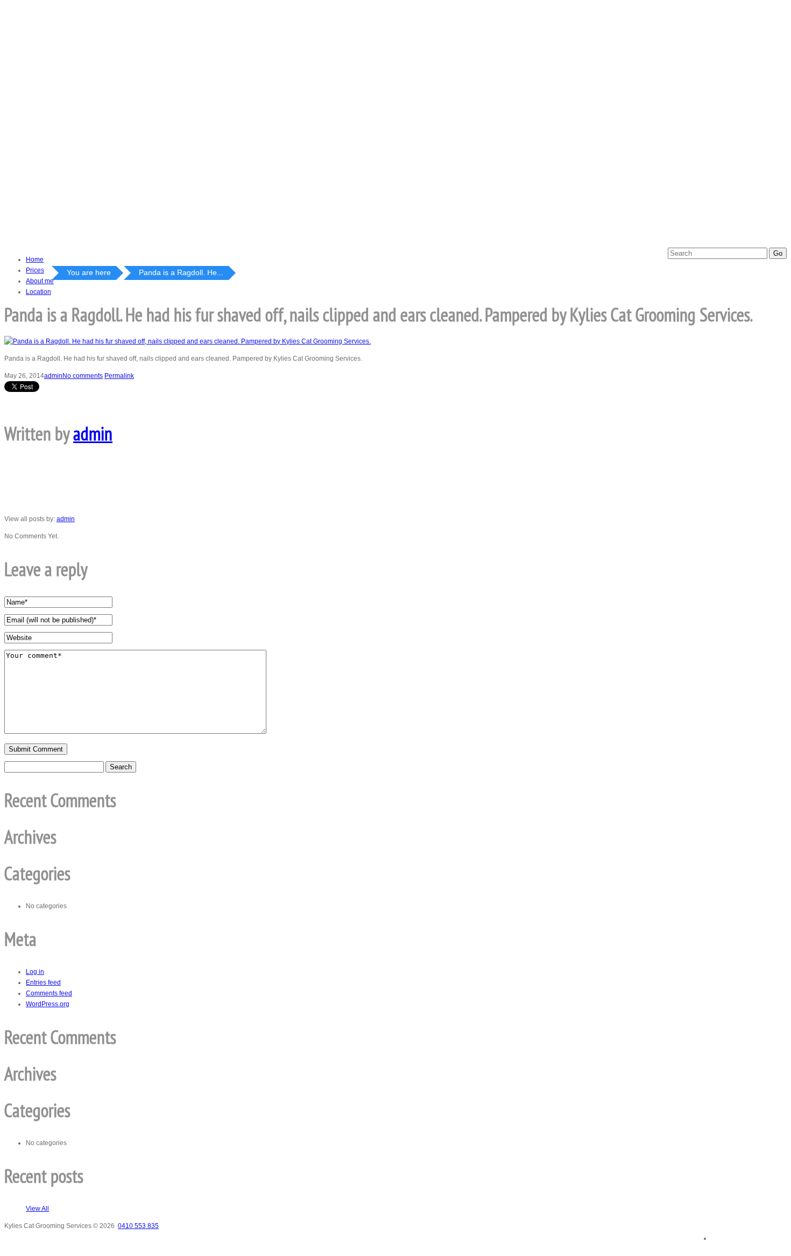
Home (35, 259)
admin (53, 376)
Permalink (119, 376)
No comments (82, 376)
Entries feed (43, 982)
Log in (35, 972)
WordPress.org (47, 1004)
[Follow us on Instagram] (772, 1235)
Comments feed (49, 993)
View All (37, 1208)
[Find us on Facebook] (726, 1234)
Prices (35, 270)
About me (40, 281)
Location (38, 292)
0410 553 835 (138, 1226)
